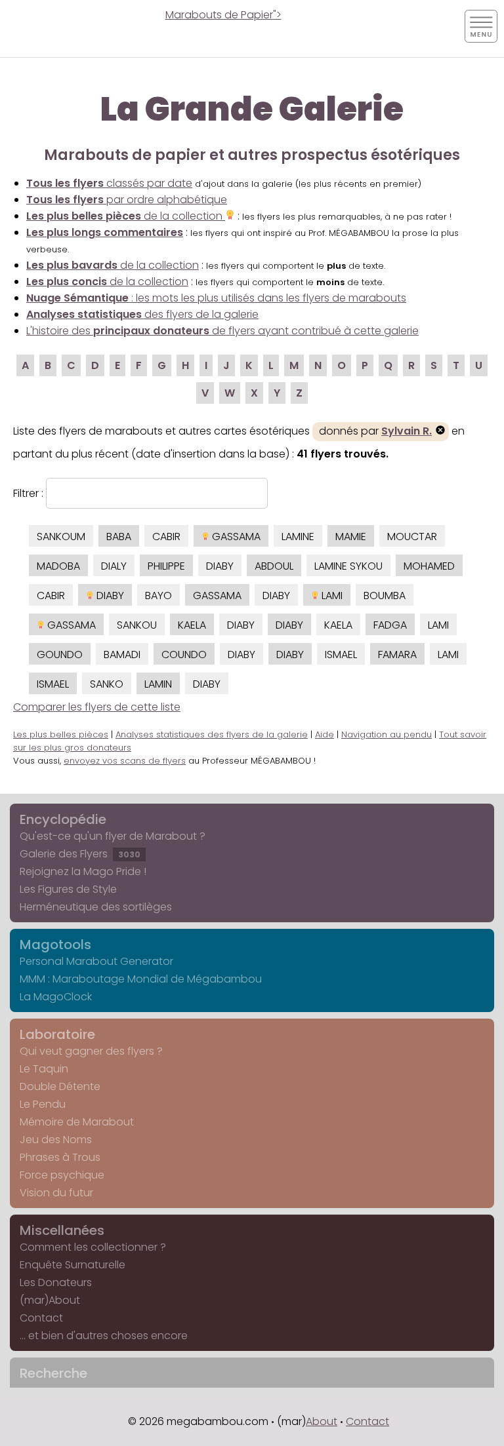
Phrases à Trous (60, 1157)
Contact (41, 1317)
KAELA (192, 625)
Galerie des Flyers (80, 853)
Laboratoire (57, 1034)
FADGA (390, 625)
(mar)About (50, 1300)
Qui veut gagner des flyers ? (91, 1051)
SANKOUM (61, 536)
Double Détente (60, 1086)
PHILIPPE (166, 566)
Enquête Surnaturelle (72, 1264)
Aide (324, 734)
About (321, 1421)
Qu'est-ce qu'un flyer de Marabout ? (112, 836)
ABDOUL (274, 566)
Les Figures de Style (68, 889)
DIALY (114, 566)
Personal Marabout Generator (96, 961)
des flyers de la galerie (142, 314)
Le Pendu (43, 1104)
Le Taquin (44, 1068)
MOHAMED (429, 566)
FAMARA (397, 654)
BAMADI (122, 654)
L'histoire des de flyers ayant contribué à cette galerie (222, 330)
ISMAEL (341, 654)
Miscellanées (62, 1230)
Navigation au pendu (386, 734)
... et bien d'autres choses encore (104, 1335)
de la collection (125, 216)
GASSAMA (235, 536)
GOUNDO (60, 654)
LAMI (331, 595)
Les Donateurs (56, 1282)
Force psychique (62, 1174)
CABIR (166, 536)
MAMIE (350, 536)
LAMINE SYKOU (348, 566)
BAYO (158, 595)
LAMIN (158, 684)
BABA (118, 536)
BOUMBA (385, 595)
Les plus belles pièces (60, 734)
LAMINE (298, 536)
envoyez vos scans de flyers (125, 760)
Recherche (53, 1373)
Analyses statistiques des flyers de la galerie (212, 734)
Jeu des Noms (56, 1139)
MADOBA (58, 566)
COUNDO (184, 654)
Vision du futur (56, 1192)
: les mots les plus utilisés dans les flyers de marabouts (216, 297)
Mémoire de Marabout (77, 1121)
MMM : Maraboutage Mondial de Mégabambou (141, 979)
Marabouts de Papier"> (223, 14)
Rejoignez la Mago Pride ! (83, 871)
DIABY (220, 566)
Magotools (55, 944)
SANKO (106, 684)
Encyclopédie (63, 819)
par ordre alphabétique (126, 199)
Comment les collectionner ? (93, 1247)
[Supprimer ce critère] (440, 431)
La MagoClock (56, 996)
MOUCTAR (412, 536)
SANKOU (137, 625)
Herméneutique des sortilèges (96, 906)
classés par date (109, 183)
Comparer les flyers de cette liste (96, 706)
